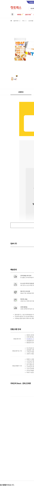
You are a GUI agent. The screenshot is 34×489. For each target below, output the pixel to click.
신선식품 (30, 21)
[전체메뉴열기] (12, 14)
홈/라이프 (16, 21)
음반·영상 (28, 14)
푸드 (23, 21)
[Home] (11, 20)
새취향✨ (20, 14)
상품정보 (20, 92)
